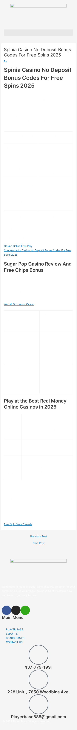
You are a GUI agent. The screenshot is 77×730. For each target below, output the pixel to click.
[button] (38, 32)
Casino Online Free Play (18, 246)
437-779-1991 (38, 667)
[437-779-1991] (38, 655)
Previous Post (38, 536)
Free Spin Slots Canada (18, 524)
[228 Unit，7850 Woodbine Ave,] (38, 679)
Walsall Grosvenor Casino (19, 304)
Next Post (38, 543)
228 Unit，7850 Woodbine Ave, (38, 691)
